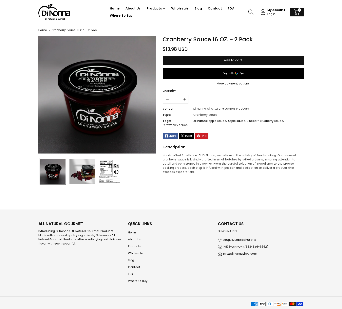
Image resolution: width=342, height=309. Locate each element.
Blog (131, 260)
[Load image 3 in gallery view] (109, 171)
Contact (134, 267)
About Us (134, 239)
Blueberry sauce (271, 121)
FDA (130, 274)
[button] (156, 8)
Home (42, 30)
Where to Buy (137, 281)
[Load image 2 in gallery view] (82, 171)
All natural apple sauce (209, 121)
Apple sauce (236, 121)
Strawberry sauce (175, 125)
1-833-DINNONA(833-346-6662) (245, 247)
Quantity (169, 91)
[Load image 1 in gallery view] (53, 171)
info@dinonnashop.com (240, 254)
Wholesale (135, 253)
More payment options (233, 83)
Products (134, 246)
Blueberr (252, 121)
